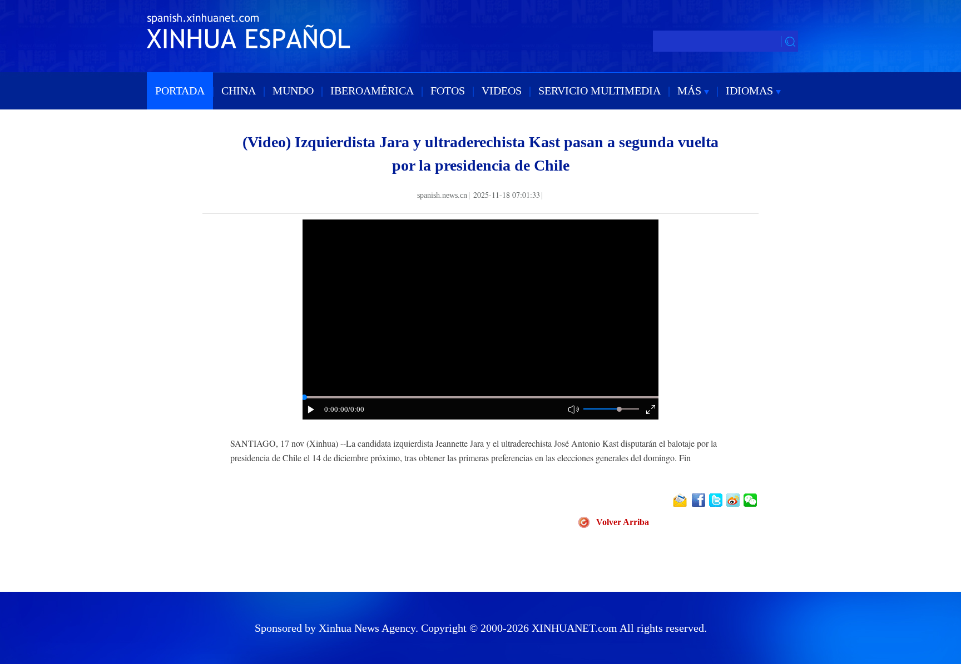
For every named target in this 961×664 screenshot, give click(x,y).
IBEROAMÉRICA (372, 90)
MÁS (690, 90)
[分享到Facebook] (699, 500)
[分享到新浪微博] (733, 500)
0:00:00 (336, 409)
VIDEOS (502, 90)
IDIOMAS (751, 90)
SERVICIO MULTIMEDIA (599, 90)
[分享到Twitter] (716, 500)
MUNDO (293, 90)
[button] (311, 409)
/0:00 (356, 409)
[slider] (619, 409)
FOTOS (447, 90)
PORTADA (180, 90)
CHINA (238, 90)
